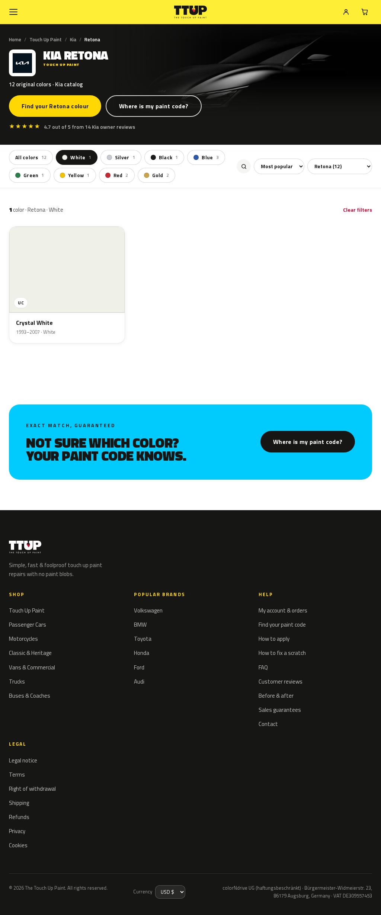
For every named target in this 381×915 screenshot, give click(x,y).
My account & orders (283, 610)
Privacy (17, 831)
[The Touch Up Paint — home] (190, 12)
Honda (141, 653)
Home (15, 39)
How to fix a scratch (282, 653)
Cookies (18, 845)
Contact (268, 724)
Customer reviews (280, 681)
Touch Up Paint (45, 39)
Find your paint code (282, 624)
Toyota (142, 638)
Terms (17, 774)
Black (168, 157)
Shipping (19, 803)
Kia (73, 39)
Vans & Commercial (32, 667)
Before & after (276, 695)
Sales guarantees (280, 710)
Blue (210, 157)
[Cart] (364, 11)
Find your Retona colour (55, 106)
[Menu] (13, 11)
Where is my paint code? (153, 106)
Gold (160, 175)
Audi (139, 681)
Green (33, 175)
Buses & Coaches (29, 695)
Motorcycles (23, 638)
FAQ (263, 667)
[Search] (244, 166)
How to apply (274, 638)
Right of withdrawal (32, 788)
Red (120, 175)
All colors (31, 157)
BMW (140, 624)
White (80, 157)
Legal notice (23, 760)
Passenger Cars (27, 624)
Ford (139, 667)
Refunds (19, 817)
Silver (125, 157)
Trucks (17, 681)
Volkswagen (148, 610)
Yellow (79, 175)
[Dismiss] (33, 899)
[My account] (346, 11)
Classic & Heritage (30, 653)
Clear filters (357, 210)
